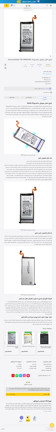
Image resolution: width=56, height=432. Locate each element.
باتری (32, 66)
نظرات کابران (11, 97)
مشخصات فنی (28, 97)
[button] (4, 342)
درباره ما (20, 364)
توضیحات (45, 97)
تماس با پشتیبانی (32, 368)
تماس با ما (19, 368)
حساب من (34, 364)
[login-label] (6, 5)
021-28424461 (11, 394)
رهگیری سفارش (33, 366)
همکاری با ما (19, 366)
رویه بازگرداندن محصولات (46, 370)
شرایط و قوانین (48, 366)
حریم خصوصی (48, 368)
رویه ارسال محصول (47, 364)
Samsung (25, 66)
